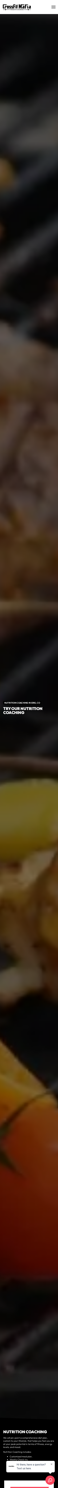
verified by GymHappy (35, 1482)
